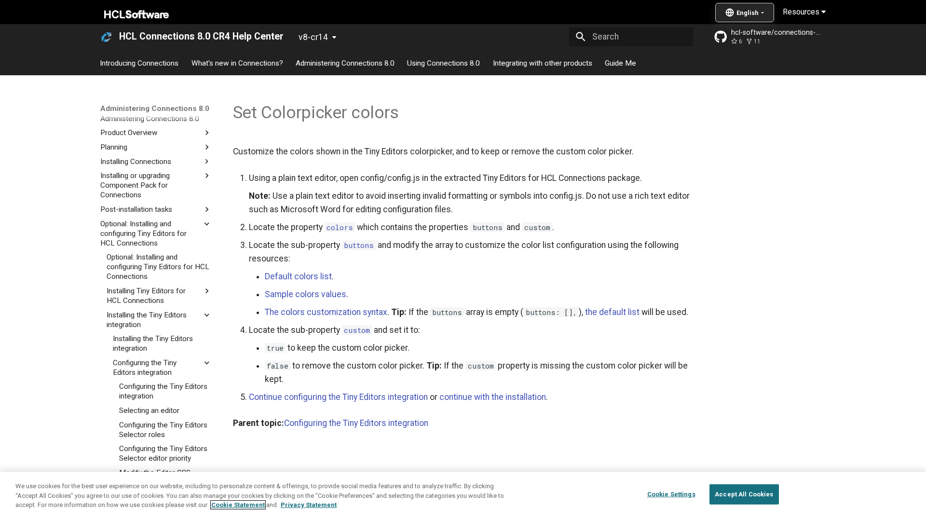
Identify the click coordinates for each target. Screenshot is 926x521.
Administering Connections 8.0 (345, 62)
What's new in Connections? (237, 62)
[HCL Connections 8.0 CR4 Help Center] (106, 36)
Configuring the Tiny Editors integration (356, 423)
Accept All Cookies (744, 494)
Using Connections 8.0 (444, 62)
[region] (463, 496)
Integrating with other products (542, 62)
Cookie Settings (671, 494)
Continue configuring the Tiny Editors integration (338, 397)
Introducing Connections (139, 62)
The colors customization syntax (326, 312)
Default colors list (298, 276)
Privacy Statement (309, 504)
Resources (802, 11)
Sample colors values (305, 294)
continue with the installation (492, 397)
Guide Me (620, 62)
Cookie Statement (238, 504)
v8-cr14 (313, 37)
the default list (612, 312)
